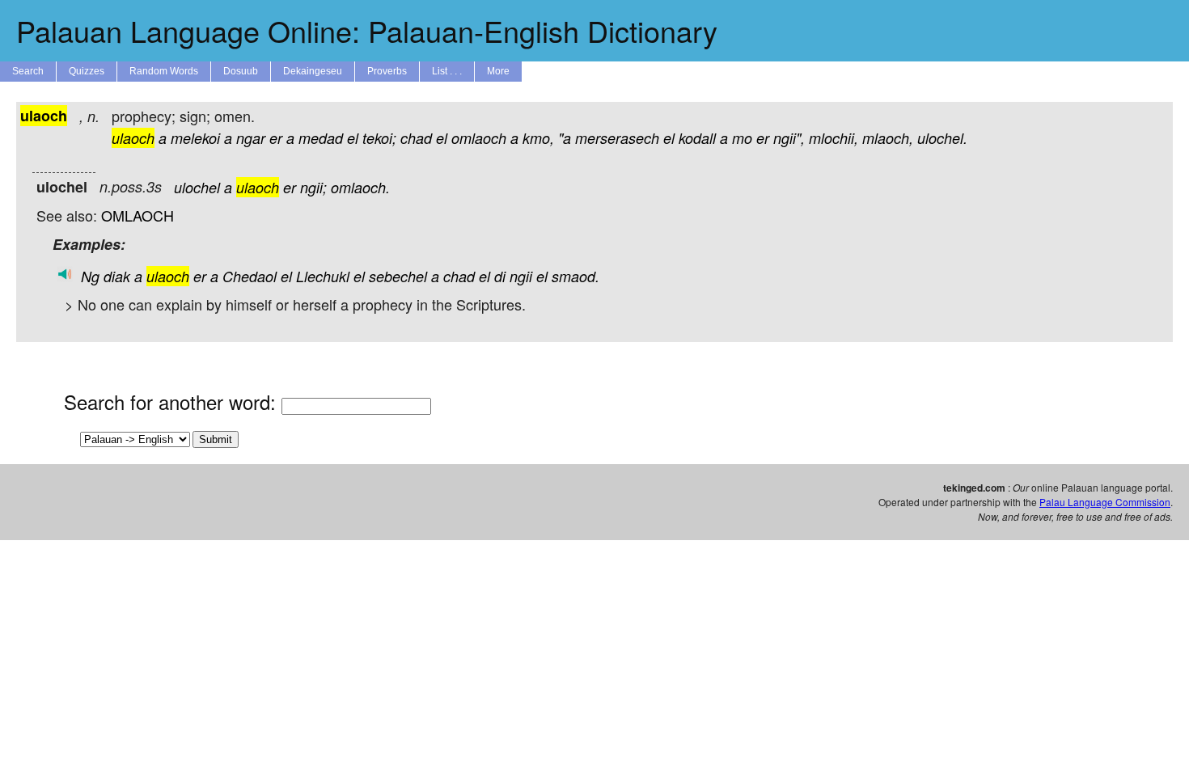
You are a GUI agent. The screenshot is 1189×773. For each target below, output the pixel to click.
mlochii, (833, 138)
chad (416, 138)
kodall (697, 138)
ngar (250, 138)
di (500, 276)
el (352, 138)
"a (564, 138)
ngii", (789, 138)
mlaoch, (887, 138)
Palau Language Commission (1104, 502)
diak (117, 276)
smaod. (575, 276)
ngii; (313, 187)
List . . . (447, 71)
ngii (521, 276)
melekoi (195, 138)
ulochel (197, 187)
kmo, (538, 138)
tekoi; (379, 138)
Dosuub (240, 71)
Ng (90, 276)
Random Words (163, 71)
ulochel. (942, 138)
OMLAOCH (137, 215)
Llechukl (322, 276)
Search (28, 71)
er (275, 138)
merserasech (617, 138)
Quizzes (86, 71)
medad (320, 138)
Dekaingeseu (312, 71)
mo (742, 138)
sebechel (398, 276)
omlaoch (478, 138)
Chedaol (249, 276)
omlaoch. (360, 187)
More (498, 71)
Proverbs (387, 71)
